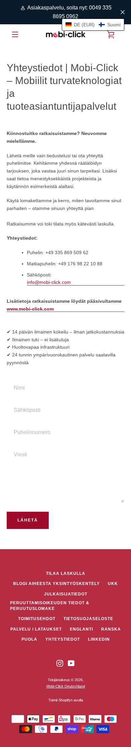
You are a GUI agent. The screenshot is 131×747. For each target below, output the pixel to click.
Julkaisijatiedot (65, 594)
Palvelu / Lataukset (36, 629)
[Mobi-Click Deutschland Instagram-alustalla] (59, 663)
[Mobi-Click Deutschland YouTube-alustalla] (71, 663)
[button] (93, 24)
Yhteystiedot (62, 639)
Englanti (81, 629)
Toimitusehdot (36, 618)
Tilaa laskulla (65, 573)
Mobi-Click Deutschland (65, 686)
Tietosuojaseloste (88, 618)
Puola (29, 639)
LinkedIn (99, 639)
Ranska (111, 629)
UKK (113, 583)
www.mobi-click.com (30, 309)
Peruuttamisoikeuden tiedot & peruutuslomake (49, 606)
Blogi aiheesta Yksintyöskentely (56, 583)
